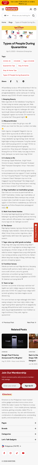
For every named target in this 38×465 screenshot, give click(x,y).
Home (4, 22)
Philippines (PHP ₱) (12, 446)
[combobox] (19, 15)
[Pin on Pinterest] (23, 81)
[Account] (31, 9)
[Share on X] (17, 81)
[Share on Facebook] (10, 81)
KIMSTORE (11, 461)
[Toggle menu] (3, 9)
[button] (36, 232)
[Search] (33, 15)
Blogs (11, 22)
